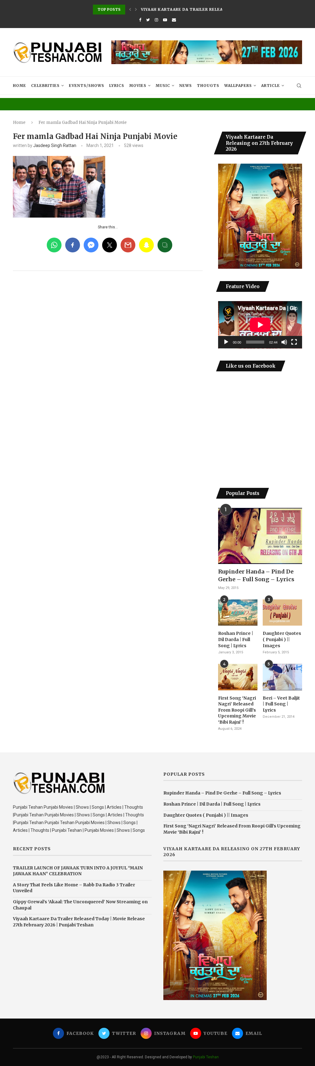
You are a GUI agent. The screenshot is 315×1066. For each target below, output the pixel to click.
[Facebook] (140, 20)
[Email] (174, 20)
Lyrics (116, 85)
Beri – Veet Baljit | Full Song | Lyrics (281, 704)
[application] (260, 325)
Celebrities (45, 85)
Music (163, 85)
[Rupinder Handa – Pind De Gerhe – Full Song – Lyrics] (260, 536)
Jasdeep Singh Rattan (54, 145)
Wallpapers (238, 85)
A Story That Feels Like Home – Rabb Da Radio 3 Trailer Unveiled (74, 888)
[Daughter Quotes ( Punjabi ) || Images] (282, 612)
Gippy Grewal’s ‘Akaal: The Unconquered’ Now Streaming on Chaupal (80, 905)
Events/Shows (86, 85)
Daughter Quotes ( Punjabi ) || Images (282, 639)
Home (19, 85)
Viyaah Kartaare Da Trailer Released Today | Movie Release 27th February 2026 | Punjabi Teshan (79, 922)
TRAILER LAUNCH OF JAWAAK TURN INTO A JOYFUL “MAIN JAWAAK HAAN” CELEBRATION (78, 871)
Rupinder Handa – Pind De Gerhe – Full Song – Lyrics (256, 575)
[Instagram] (156, 20)
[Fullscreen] (294, 342)
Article (270, 85)
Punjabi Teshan (206, 1057)
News (185, 85)
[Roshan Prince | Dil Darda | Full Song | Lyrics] (237, 612)
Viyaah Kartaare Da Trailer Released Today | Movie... (206, 9)
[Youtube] (165, 20)
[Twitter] (148, 20)
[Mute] (284, 342)
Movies (137, 85)
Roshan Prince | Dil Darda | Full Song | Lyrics (235, 639)
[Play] (226, 342)
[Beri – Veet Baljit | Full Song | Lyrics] (282, 677)
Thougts (208, 85)
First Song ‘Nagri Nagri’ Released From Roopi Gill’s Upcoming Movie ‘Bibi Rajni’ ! (237, 710)
